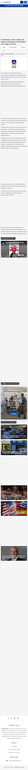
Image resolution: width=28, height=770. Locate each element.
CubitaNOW (7, 2)
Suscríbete (14, 746)
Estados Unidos (13, 47)
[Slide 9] (20, 417)
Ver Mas (14, 413)
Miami (4, 47)
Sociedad (23, 47)
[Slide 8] (18, 417)
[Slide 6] (15, 417)
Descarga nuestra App (14, 749)
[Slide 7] (16, 417)
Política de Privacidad (14, 752)
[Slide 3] (9, 417)
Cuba (4, 50)
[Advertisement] (14, 23)
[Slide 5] (13, 417)
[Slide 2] (7, 417)
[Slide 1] (5, 417)
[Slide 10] (22, 417)
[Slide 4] (11, 417)
